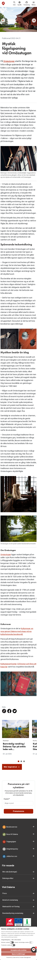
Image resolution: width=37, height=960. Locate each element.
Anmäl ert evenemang (10, 900)
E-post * (7, 799)
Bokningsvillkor (7, 878)
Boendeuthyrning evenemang (12, 913)
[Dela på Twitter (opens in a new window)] (15, 711)
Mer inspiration (10, 767)
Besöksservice (11, 827)
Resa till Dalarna (12, 834)
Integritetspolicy (12, 849)
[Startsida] (3, 3)
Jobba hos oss (11, 856)
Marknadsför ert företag (11, 907)
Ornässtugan (8, 61)
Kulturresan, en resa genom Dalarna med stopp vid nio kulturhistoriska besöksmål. (17, 631)
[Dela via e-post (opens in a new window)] (4, 711)
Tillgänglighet (11, 842)
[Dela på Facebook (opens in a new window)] (9, 711)
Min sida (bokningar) (9, 872)
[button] (18, 761)
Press (4, 893)
